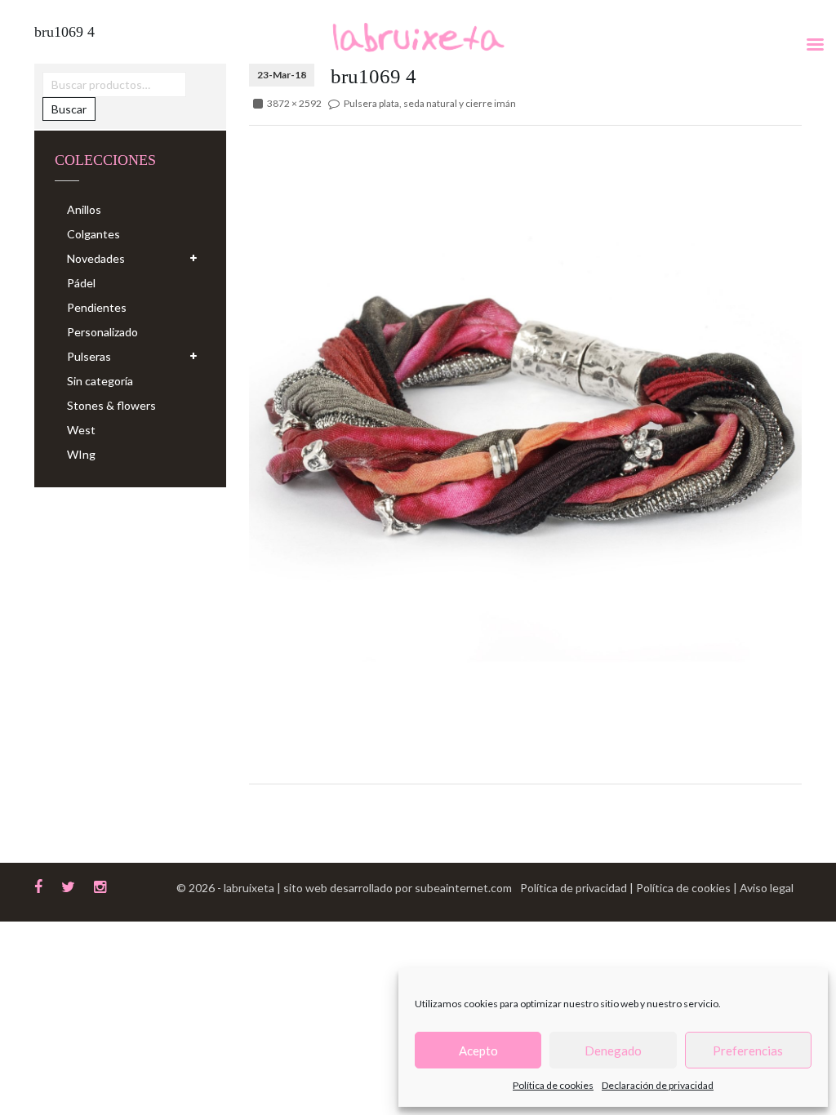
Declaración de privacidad (658, 1085)
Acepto (478, 1050)
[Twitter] (68, 885)
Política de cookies (553, 1085)
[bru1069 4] (525, 413)
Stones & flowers (111, 405)
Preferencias (748, 1050)
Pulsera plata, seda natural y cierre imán (430, 103)
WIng (81, 454)
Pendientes (97, 307)
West (81, 430)
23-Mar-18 (281, 75)
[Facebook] (38, 885)
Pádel (81, 283)
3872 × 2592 (294, 103)
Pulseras (89, 356)
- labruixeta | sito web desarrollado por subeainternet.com (364, 888)
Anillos (84, 209)
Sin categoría (100, 381)
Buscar (69, 109)
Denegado (613, 1050)
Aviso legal (767, 888)
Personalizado (102, 332)
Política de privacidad (574, 888)
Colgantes (93, 234)
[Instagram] (100, 885)
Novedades (96, 258)
